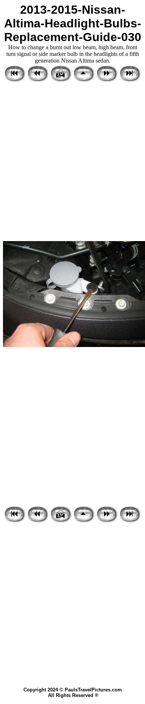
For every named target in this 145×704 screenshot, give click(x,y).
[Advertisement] (72, 162)
